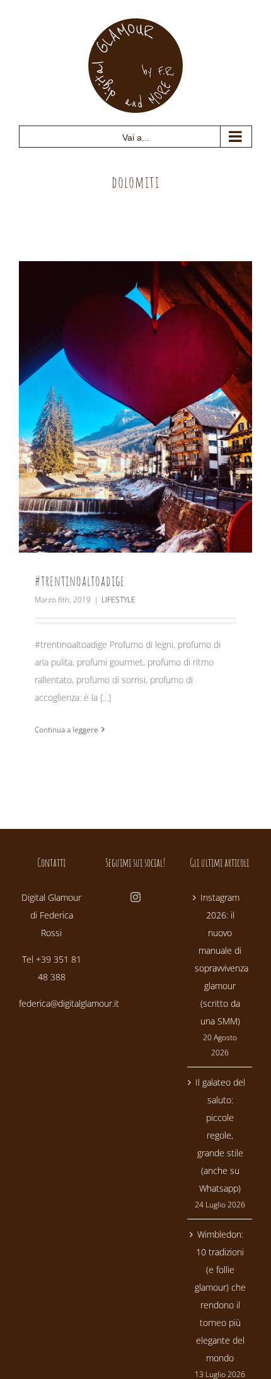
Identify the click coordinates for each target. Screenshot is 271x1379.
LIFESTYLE (118, 599)
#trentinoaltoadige (80, 580)
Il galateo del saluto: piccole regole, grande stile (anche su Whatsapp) (220, 1135)
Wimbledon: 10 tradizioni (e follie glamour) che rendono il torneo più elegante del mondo (220, 1296)
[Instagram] (135, 897)
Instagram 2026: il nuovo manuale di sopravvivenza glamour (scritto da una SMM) (220, 959)
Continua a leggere (66, 729)
